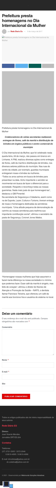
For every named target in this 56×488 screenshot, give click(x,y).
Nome (5, 360)
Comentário (7, 327)
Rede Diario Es (17, 31)
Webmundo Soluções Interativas (32, 475)
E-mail (5, 371)
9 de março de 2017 (34, 31)
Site (3, 383)
